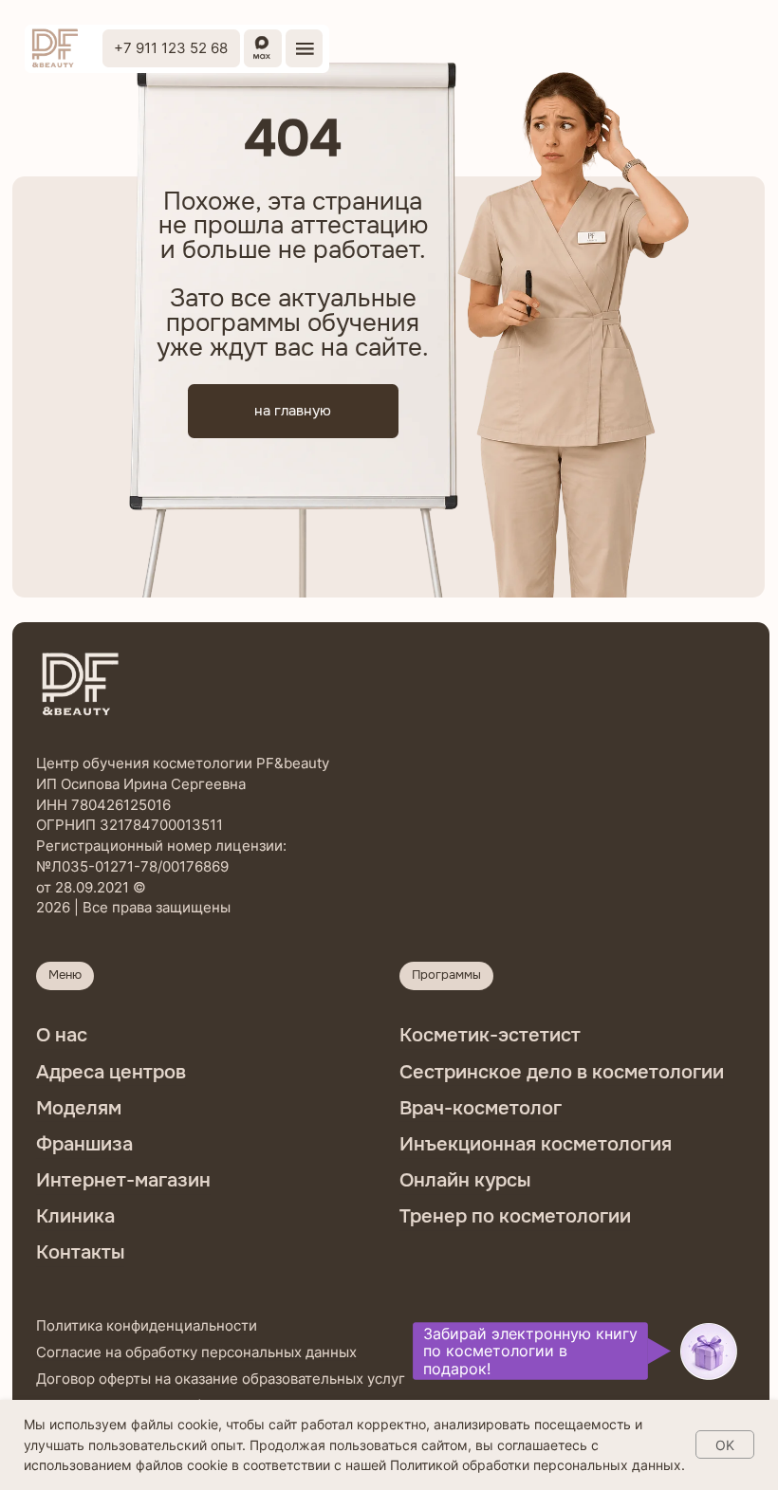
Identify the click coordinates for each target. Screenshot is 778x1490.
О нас (61, 1034)
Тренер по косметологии (515, 1216)
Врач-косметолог (480, 1107)
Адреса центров (111, 1071)
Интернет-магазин (123, 1180)
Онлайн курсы (464, 1180)
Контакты (80, 1252)
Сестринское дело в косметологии (561, 1071)
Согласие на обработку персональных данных (196, 1352)
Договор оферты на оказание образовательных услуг (220, 1379)
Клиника (75, 1216)
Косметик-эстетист (490, 1034)
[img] (54, 48)
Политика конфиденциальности (146, 1325)
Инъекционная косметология (535, 1143)
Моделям (78, 1107)
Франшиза (84, 1143)
